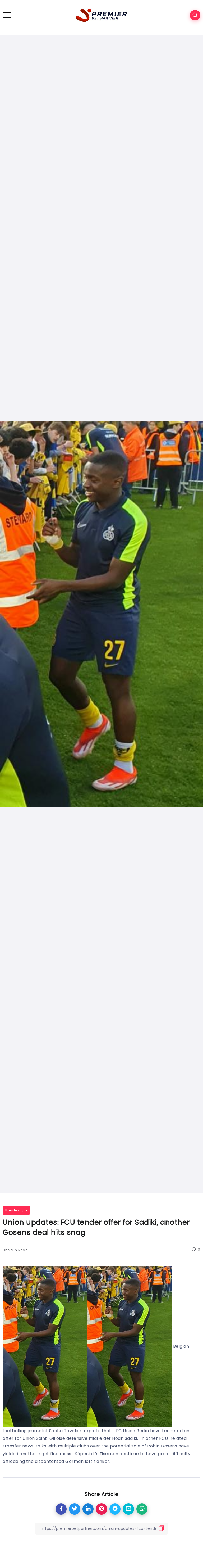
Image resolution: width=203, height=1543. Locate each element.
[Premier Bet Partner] (101, 15)
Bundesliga (16, 1210)
